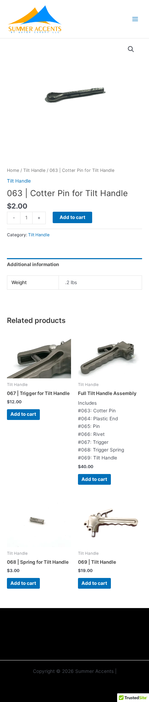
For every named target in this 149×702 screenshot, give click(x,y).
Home (13, 170)
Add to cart (72, 217)
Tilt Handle (34, 170)
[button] (131, 49)
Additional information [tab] (33, 264)
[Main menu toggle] (135, 19)
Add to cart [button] (23, 414)
